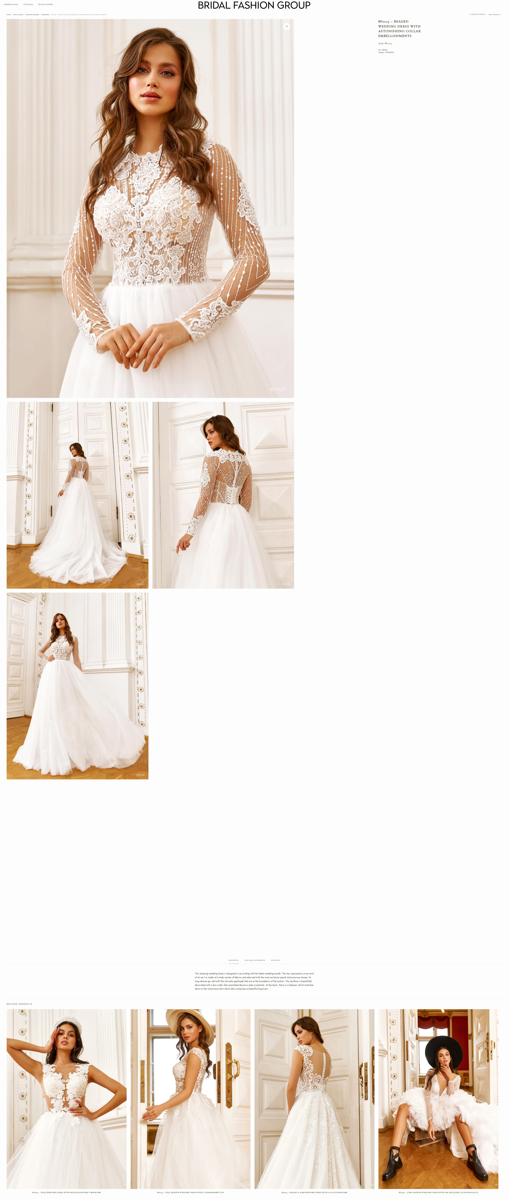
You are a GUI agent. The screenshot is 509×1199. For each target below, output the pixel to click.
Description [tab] (234, 960)
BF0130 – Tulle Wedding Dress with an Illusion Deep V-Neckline (66, 1192)
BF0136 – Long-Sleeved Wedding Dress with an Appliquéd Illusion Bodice (438, 1192)
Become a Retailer (45, 4)
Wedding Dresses (11, 4)
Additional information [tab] (255, 960)
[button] (286, 26)
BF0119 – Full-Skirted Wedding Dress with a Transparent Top (190, 1192)
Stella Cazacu (18, 15)
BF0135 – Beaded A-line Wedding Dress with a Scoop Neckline (314, 1192)
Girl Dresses (28, 4)
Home (9, 15)
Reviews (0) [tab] (275, 960)
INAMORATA (45, 15)
